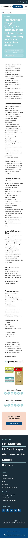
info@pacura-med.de (19, 522)
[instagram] (20, 2)
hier (19, 310)
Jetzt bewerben (14, 423)
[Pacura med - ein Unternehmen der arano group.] (14, 535)
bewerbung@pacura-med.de (13, 328)
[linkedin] (23, 2)
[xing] (26, 2)
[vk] (19, 510)
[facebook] (18, 2)
